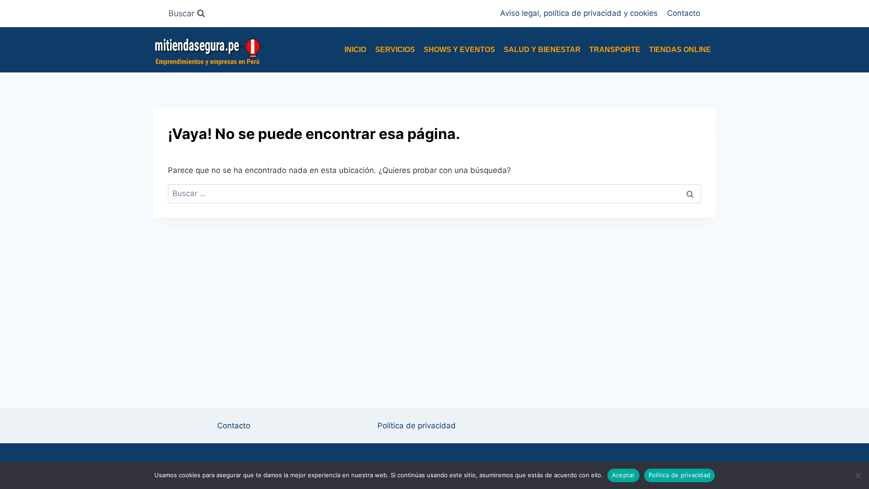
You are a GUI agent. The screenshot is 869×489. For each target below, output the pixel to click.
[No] (857, 475)
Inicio (355, 49)
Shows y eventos (459, 49)
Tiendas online (680, 49)
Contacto (683, 13)
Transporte (614, 49)
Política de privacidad (416, 425)
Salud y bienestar (542, 49)
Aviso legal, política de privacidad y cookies (579, 13)
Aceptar (623, 475)
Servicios (395, 49)
